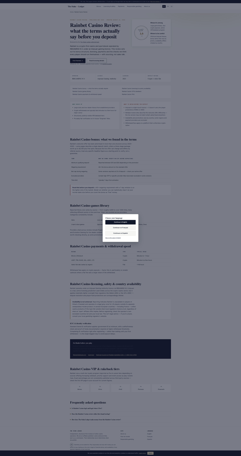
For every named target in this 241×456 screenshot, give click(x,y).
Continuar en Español (120, 233)
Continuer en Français (120, 228)
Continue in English (120, 222)
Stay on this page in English (113, 238)
